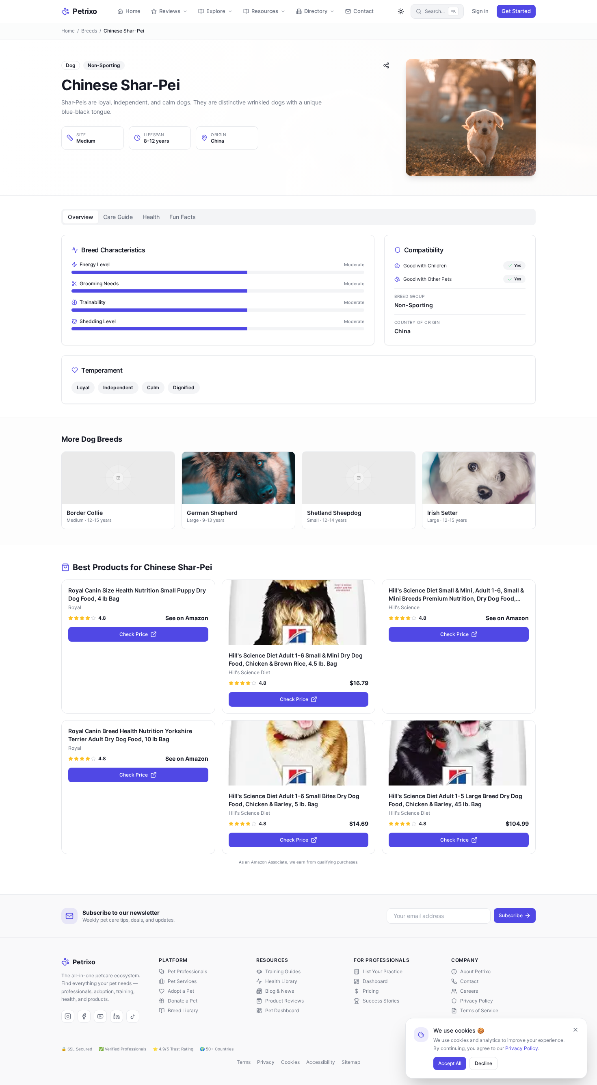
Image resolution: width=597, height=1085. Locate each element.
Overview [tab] (80, 216)
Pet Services (182, 981)
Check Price (133, 634)
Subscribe (511, 915)
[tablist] (298, 217)
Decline (483, 1063)
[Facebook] (84, 1016)
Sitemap (351, 1062)
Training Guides (283, 971)
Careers (469, 991)
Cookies (290, 1062)
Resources (264, 11)
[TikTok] (132, 1016)
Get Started (516, 11)
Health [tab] (151, 216)
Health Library (281, 981)
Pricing (371, 991)
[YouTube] (100, 1016)
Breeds (89, 31)
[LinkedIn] (116, 1016)
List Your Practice (382, 971)
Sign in (480, 11)
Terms (244, 1062)
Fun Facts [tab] (182, 216)
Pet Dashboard (282, 1010)
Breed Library (183, 1010)
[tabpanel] (298, 319)
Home (68, 31)
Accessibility (320, 1062)
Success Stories (381, 1001)
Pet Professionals (187, 971)
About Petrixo (475, 971)
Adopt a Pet (181, 991)
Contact (469, 981)
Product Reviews (284, 1001)
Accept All (449, 1063)
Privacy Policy (521, 1048)
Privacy (266, 1062)
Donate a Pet (182, 1001)
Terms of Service (479, 1010)
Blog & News (279, 991)
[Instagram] (67, 1016)
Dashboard (375, 981)
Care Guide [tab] (118, 216)
